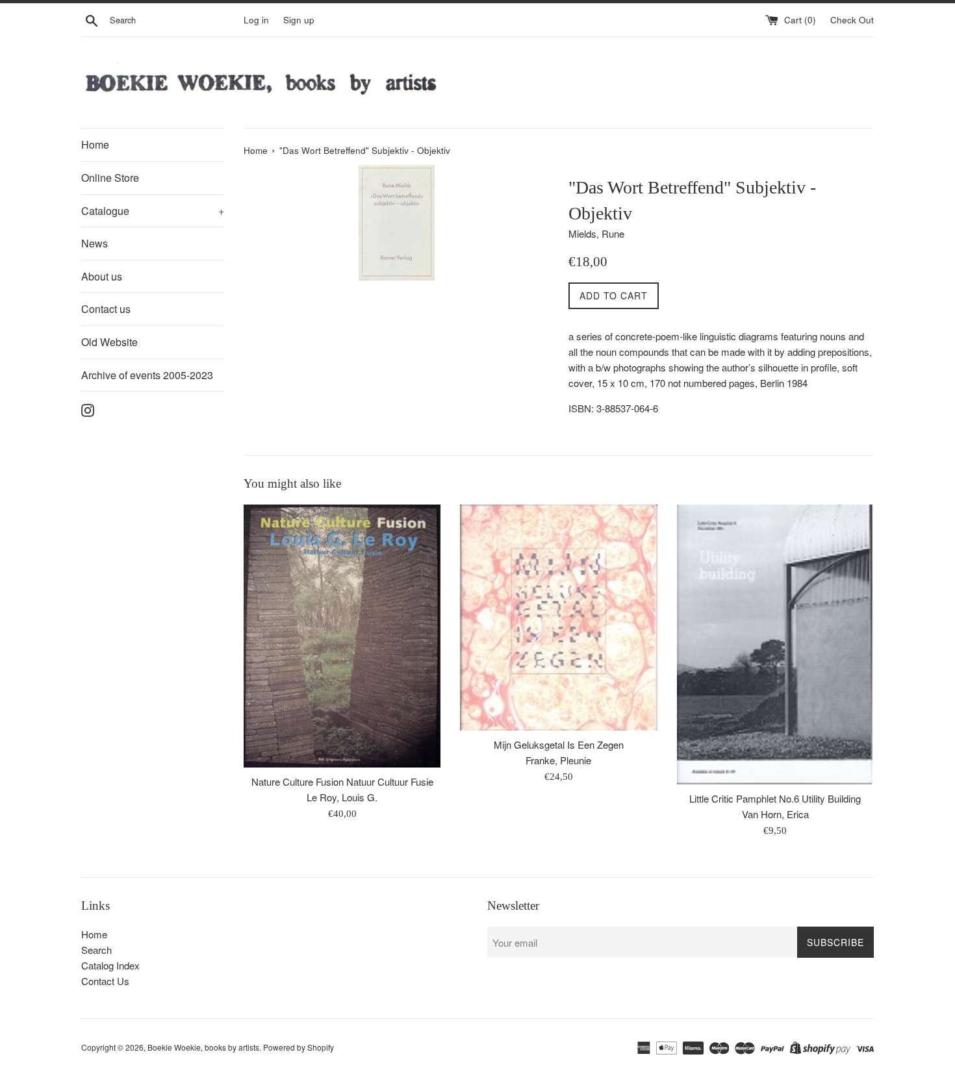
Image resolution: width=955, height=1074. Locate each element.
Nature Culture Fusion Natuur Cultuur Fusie (342, 781)
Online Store (110, 177)
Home (95, 144)
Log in (256, 20)
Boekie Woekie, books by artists (203, 1047)
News (94, 243)
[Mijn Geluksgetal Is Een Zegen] (558, 617)
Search (96, 949)
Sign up (298, 20)
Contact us (106, 308)
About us (101, 276)
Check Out (852, 20)
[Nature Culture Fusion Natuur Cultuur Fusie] (342, 636)
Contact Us (105, 981)
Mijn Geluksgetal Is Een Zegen (559, 744)
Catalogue (152, 210)
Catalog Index (110, 965)
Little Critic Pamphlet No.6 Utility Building (775, 798)
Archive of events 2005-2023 (147, 375)
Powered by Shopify (298, 1047)
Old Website (109, 341)
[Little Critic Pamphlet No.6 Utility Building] (775, 644)
